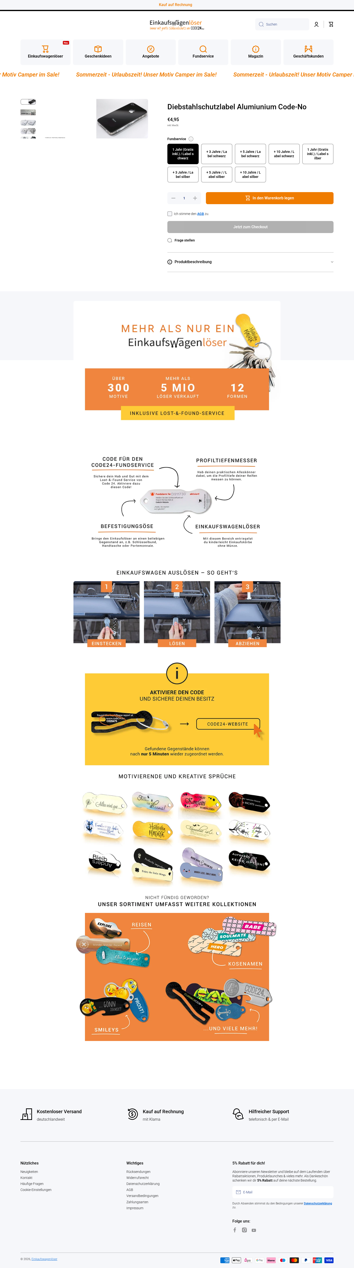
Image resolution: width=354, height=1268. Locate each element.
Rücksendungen (138, 1172)
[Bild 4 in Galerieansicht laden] (28, 131)
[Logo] (177, 24)
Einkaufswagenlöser (44, 1259)
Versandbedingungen (142, 1196)
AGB (200, 214)
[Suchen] (259, 24)
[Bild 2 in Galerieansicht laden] (28, 112)
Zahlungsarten (137, 1202)
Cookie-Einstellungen (36, 1190)
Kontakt (26, 1178)
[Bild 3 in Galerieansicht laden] (28, 123)
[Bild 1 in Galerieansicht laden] (28, 102)
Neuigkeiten (29, 1172)
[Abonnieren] (327, 1192)
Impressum (134, 1208)
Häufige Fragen (32, 1184)
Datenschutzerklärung (143, 1184)
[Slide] (191, 139)
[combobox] (282, 24)
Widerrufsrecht (137, 1178)
